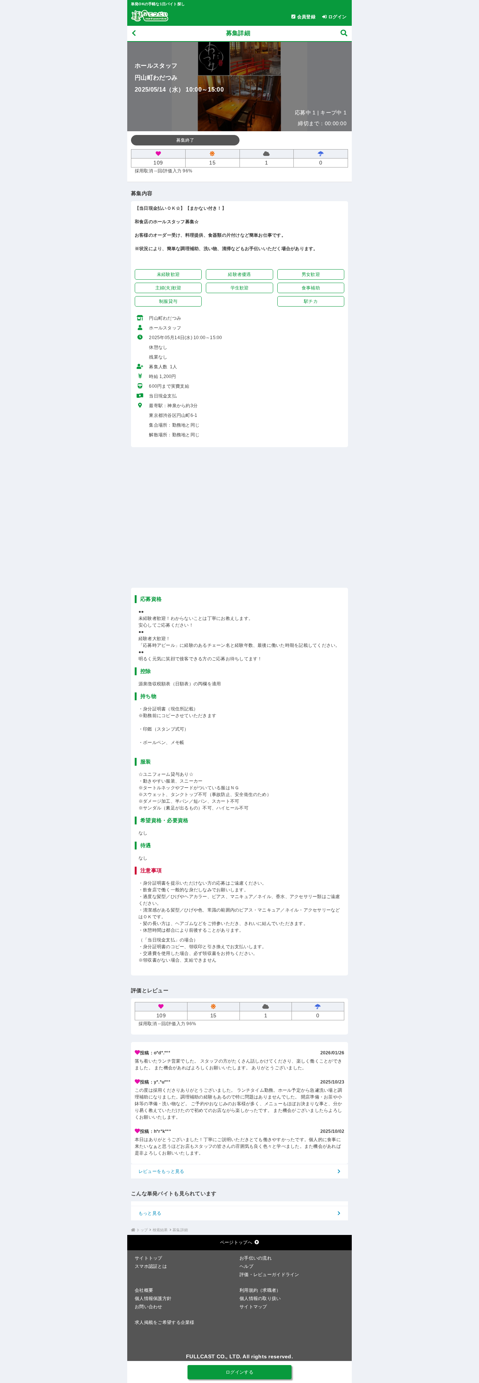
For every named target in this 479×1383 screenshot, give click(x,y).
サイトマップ (253, 1306)
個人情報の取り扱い (260, 1298)
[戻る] (134, 33)
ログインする (239, 1372)
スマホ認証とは (151, 1266)
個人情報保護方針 (153, 1298)
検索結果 (160, 1230)
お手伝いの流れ (256, 1258)
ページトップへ (236, 1242)
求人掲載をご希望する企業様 (165, 1322)
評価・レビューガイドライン (269, 1274)
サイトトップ (148, 1258)
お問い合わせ (148, 1306)
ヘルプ (246, 1266)
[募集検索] (344, 33)
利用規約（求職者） (260, 1290)
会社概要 (144, 1290)
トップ (142, 1230)
